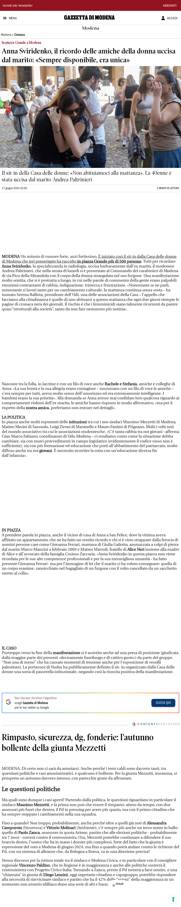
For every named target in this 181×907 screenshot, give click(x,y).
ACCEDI (172, 18)
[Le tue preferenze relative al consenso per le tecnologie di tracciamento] (173, 899)
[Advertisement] (35, 225)
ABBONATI (170, 6)
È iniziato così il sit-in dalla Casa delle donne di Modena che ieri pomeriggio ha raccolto (89, 259)
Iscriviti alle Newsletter (17, 6)
